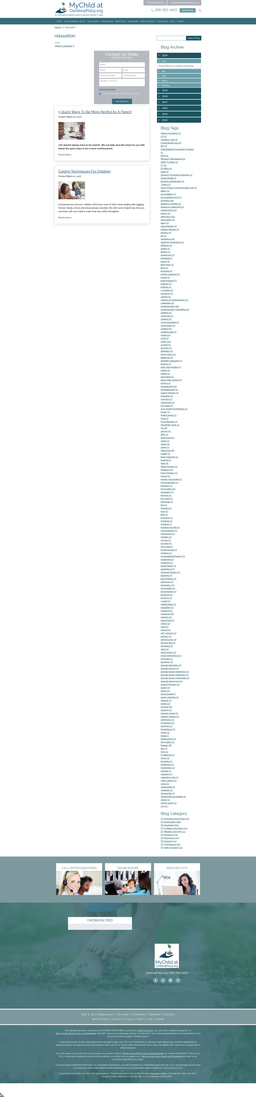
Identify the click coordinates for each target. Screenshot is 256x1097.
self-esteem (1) (168, 633)
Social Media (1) (168, 178)
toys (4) (164, 752)
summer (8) (166, 707)
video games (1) (169, 780)
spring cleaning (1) (170, 697)
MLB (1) (164, 155)
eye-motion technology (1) (174, 409)
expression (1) (167, 402)
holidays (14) (167, 470)
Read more (65, 154)
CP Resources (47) (170, 838)
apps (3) (165, 223)
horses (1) (165, 476)
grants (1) (165, 444)
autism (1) (165, 252)
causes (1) (166, 296)
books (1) (165, 277)
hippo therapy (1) (169, 466)
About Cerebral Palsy (74, 21)
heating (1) (166, 460)
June (164, 61)
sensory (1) (166, 636)
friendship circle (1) (170, 425)
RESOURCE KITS (177, 868)
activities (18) (167, 200)
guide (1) (165, 447)
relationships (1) (168, 604)
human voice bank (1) (171, 479)
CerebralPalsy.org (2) (171, 143)
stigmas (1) (166, 700)
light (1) (164, 514)
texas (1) (165, 735)
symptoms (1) (167, 723)
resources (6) (167, 614)
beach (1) (165, 261)
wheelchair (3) (168, 793)
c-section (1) (167, 290)
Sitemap (160, 1019)
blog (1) (164, 268)
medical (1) (166, 524)
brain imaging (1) (169, 280)
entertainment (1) (169, 389)
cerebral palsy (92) (170, 306)
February (166, 85)
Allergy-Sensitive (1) (171, 133)
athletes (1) (166, 245)
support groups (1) (170, 716)
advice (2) (165, 213)
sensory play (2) (168, 639)
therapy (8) (166, 745)
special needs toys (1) (171, 681)
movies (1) (166, 540)
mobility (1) (166, 537)
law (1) (164, 505)
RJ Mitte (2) (166, 168)
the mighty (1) (167, 742)
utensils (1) (166, 771)
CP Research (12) (169, 835)
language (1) (167, 502)
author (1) (165, 248)
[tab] (179, 61)
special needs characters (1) (175, 675)
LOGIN (150, 1019)
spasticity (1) (167, 662)
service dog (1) (168, 643)
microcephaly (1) (169, 530)
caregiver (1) (167, 293)
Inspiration (120, 21)
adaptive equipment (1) (172, 207)
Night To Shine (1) (169, 162)
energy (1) (166, 383)
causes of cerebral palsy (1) (174, 300)
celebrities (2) (167, 303)
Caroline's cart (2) (169, 139)
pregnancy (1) (167, 585)
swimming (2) (167, 719)
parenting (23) (167, 569)
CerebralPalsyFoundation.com (184, 3)
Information (107, 21)
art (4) (164, 236)
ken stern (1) (167, 498)
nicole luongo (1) (169, 550)
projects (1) (166, 598)
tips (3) (164, 748)
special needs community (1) (175, 678)
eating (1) (165, 373)
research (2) (166, 611)
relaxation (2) (167, 607)
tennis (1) (165, 732)
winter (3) (165, 800)
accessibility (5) (168, 194)
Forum (180, 21)
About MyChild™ (147, 21)
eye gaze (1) (167, 405)
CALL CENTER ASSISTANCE (79, 868)
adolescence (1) (169, 210)
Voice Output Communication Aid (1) (179, 188)
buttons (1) (166, 287)
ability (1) (165, 191)
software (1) (167, 659)
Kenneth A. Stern (159, 1073)
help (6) (164, 463)
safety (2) (165, 623)
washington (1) (168, 787)
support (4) (166, 710)
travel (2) (165, 758)
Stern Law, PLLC (145, 1030)
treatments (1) (168, 768)
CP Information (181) (171, 822)
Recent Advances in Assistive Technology (176, 66)
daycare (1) (166, 348)
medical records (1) (170, 527)
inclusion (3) (166, 486)
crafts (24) (166, 341)
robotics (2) (166, 617)
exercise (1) (166, 399)
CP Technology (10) (170, 844)
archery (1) (166, 232)
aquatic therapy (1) (170, 229)
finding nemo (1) (169, 415)
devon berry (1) (168, 354)
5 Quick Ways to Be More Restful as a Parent (94, 112)
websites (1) (167, 790)
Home (59, 21)
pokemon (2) (167, 582)
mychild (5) (166, 543)
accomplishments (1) (171, 197)
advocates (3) (167, 220)
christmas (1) (167, 316)
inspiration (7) (167, 492)
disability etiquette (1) (171, 361)
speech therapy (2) (170, 684)
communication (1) (170, 322)
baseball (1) (166, 258)
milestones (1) (168, 534)
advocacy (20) (168, 216)
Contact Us (187, 10)
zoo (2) (164, 806)
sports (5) (165, 687)
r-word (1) (165, 601)
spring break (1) (168, 694)
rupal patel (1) (167, 620)
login (2, 1094)
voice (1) (165, 784)
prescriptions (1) (168, 591)
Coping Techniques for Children (84, 171)
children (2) (166, 313)
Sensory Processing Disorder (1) (176, 175)
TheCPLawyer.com (155, 3)
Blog (172, 21)
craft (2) (165, 338)
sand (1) (164, 627)
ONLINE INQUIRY (128, 868)
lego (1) (164, 511)
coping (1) (165, 335)
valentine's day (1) (170, 777)
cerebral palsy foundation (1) (175, 309)
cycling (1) (166, 345)
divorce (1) (166, 364)
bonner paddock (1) (170, 274)
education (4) (167, 377)
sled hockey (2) (168, 652)
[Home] (79, 9)
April (164, 76)
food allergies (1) (169, 421)
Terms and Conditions (107, 89)
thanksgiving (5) (168, 739)
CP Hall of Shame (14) (172, 847)
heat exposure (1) (169, 457)
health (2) (165, 453)
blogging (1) (166, 271)
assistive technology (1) (172, 242)
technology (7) (168, 729)
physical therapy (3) (170, 572)
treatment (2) (167, 764)
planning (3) (166, 575)
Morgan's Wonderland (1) (173, 159)
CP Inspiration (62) (170, 825)
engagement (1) (169, 386)
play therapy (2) (168, 578)
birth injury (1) (167, 264)
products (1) (167, 594)
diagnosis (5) (167, 357)
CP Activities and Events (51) (175, 819)
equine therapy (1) (170, 393)
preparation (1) (168, 588)
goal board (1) (167, 437)
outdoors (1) (167, 562)
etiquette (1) (167, 396)
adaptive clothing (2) (171, 204)
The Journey (93, 21)
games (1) (166, 431)
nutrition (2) (166, 553)
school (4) (166, 630)
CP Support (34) (169, 841)
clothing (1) (166, 319)
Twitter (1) (166, 184)
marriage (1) (166, 521)
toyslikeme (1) (168, 755)
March (164, 81)
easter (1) (165, 370)
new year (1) (167, 546)
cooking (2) (166, 329)
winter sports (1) (169, 803)
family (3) (165, 412)
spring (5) (165, 691)
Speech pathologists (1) (172, 181)
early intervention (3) (171, 367)
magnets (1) (167, 518)
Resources (133, 21)
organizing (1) (167, 559)
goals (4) (165, 441)
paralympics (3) (168, 566)
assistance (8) (167, 239)
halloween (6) (167, 450)
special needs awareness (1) (175, 671)
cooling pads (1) (168, 332)
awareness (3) (168, 255)
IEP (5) (164, 146)
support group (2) (169, 713)
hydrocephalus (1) (169, 482)
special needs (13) (170, 668)
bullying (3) (166, 284)
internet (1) (166, 495)
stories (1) (165, 703)
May (163, 71)
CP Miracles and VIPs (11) (173, 831)
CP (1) (164, 136)
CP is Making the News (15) (174, 828)
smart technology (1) (171, 655)
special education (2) (171, 665)
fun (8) (164, 428)
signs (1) (165, 649)
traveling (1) (166, 761)
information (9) (168, 489)
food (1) (165, 418)
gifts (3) (164, 434)
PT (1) (164, 165)
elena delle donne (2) (171, 380)
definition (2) (167, 351)
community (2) (168, 325)
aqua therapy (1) (169, 226)
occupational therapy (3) (173, 556)
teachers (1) (166, 726)
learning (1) (166, 508)
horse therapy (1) (169, 473)
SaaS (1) (165, 172)
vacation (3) (166, 774)
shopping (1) (167, 646)
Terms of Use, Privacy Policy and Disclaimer (76, 1033)
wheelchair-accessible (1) (173, 796)
